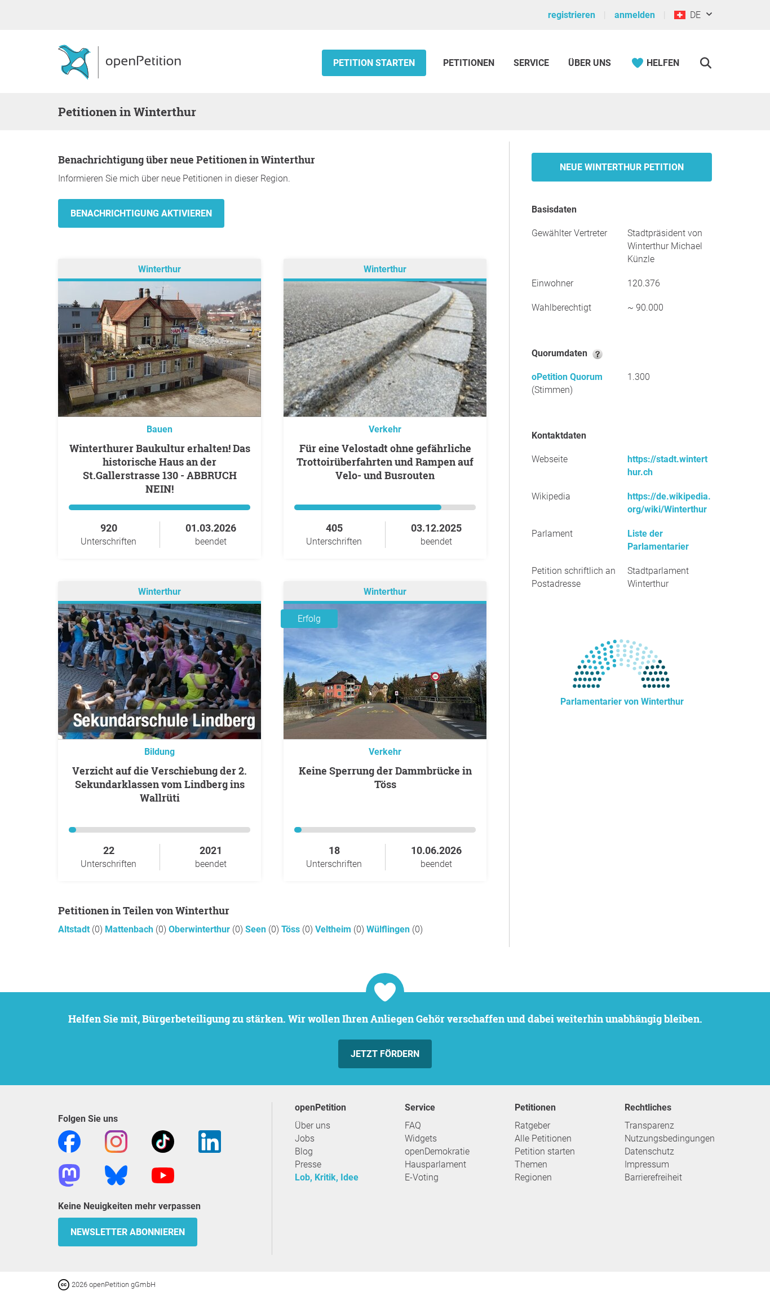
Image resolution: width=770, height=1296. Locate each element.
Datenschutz (649, 1151)
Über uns (312, 1125)
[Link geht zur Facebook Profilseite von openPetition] (69, 1140)
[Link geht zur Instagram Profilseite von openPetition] (116, 1140)
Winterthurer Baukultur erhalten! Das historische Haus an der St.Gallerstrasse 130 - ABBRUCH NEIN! (159, 468)
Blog (304, 1151)
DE (693, 15)
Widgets (421, 1138)
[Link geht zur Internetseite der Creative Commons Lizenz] (65, 1284)
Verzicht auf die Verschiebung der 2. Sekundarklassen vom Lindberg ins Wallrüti (159, 784)
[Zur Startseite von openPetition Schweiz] (121, 61)
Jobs (305, 1138)
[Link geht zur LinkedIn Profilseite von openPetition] (209, 1140)
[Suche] (705, 62)
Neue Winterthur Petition (622, 167)
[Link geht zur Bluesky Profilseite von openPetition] (116, 1174)
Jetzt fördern (385, 1054)
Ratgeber (532, 1125)
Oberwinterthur (200, 929)
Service (531, 62)
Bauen (159, 429)
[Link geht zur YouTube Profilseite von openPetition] (163, 1174)
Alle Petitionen (543, 1138)
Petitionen (470, 62)
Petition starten (374, 62)
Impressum (647, 1164)
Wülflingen (389, 929)
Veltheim (334, 929)
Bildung (159, 751)
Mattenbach (130, 929)
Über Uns (589, 62)
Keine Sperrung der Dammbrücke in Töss (385, 777)
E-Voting (422, 1177)
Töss (291, 929)
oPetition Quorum (567, 376)
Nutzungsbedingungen (670, 1138)
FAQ (413, 1125)
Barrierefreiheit (653, 1177)
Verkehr (385, 429)
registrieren (571, 15)
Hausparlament (435, 1164)
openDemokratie (437, 1151)
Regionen (533, 1177)
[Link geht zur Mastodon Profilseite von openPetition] (69, 1174)
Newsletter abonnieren (127, 1232)
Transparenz (649, 1125)
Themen (531, 1164)
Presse (308, 1164)
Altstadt (75, 929)
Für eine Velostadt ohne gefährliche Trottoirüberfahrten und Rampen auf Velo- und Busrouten (385, 461)
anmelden (634, 15)
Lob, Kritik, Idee (327, 1177)
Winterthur (159, 269)
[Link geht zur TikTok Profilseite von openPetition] (163, 1140)
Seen (256, 929)
